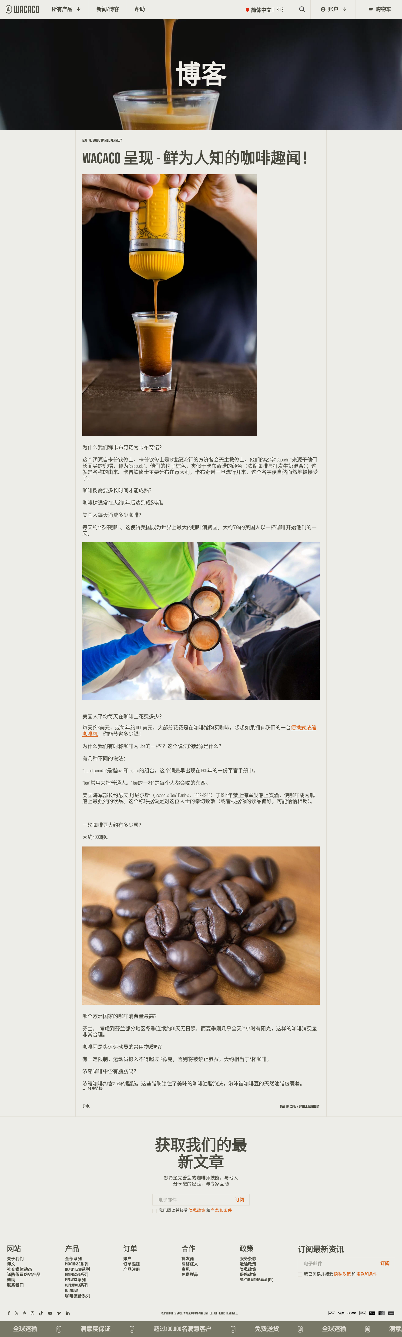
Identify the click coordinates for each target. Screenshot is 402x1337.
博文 (11, 1264)
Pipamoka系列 (75, 1280)
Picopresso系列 (77, 1264)
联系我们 (15, 1285)
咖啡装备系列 (77, 1296)
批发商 (187, 1258)
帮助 (11, 1280)
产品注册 (131, 1269)
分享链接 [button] (95, 1088)
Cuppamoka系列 (76, 1285)
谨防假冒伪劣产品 (22, 1274)
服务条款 (248, 1258)
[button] (265, 9)
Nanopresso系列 (77, 1269)
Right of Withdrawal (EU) (255, 1280)
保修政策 (248, 1274)
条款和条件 (221, 1210)
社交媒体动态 (19, 1269)
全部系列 (73, 1258)
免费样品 (189, 1274)
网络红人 (189, 1264)
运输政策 (248, 1264)
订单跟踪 (131, 1264)
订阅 (239, 1199)
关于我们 (15, 1258)
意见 (185, 1269)
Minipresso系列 (76, 1274)
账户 (127, 1258)
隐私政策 (197, 1210)
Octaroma (71, 1290)
